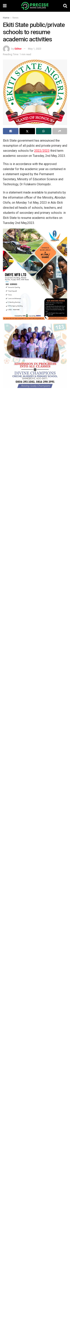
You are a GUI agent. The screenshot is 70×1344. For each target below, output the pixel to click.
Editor (18, 48)
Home (6, 17)
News (15, 17)
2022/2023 (42, 151)
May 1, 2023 (34, 48)
